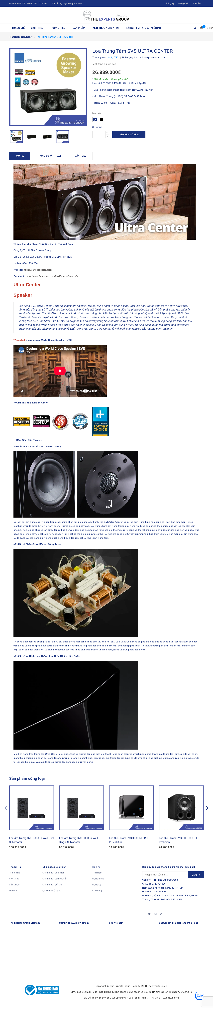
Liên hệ (197, 3)
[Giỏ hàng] (200, 28)
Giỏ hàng (97, 890)
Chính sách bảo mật (53, 872)
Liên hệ (13, 890)
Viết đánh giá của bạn (104, 64)
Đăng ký (96, 884)
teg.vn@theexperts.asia (70, 3)
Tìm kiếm (97, 872)
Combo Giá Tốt (21, 37)
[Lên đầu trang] (207, 999)
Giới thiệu (37, 28)
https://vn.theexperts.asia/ (38, 269)
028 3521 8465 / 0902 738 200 (32, 3)
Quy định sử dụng (51, 890)
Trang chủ (18, 28)
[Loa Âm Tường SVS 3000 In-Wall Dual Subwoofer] (31, 808)
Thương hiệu (57, 28)
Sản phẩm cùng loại (27, 778)
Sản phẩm (79, 28)
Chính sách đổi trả (52, 884)
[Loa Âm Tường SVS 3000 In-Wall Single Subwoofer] (81, 808)
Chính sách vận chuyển (54, 878)
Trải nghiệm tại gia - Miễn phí (143, 28)
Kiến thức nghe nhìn (106, 28)
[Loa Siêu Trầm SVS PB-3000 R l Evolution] (181, 808)
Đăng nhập (98, 878)
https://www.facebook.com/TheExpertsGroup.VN (52, 276)
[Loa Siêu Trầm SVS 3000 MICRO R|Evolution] (131, 808)
